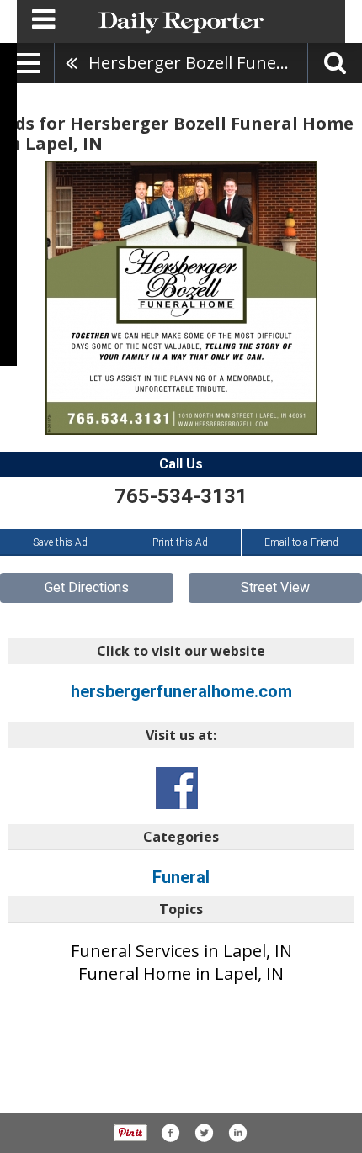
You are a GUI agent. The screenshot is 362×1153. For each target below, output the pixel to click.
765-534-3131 (181, 496)
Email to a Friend (301, 542)
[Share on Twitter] (204, 1133)
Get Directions (87, 587)
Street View (275, 587)
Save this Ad (60, 542)
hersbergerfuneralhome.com (181, 691)
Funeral (181, 877)
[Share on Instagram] (237, 1133)
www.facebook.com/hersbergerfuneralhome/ (177, 788)
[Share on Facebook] (170, 1133)
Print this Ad (180, 542)
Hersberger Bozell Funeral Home (197, 62)
